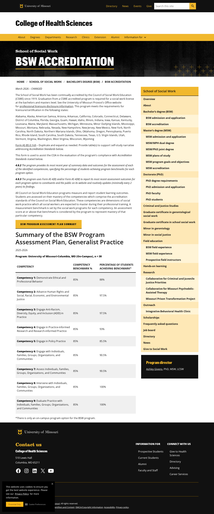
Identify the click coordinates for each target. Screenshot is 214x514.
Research (71, 37)
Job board (149, 330)
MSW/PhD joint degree (160, 149)
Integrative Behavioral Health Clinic (168, 311)
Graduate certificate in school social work (169, 222)
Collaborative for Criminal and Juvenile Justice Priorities (170, 280)
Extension (100, 37)
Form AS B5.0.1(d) (26, 145)
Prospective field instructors (163, 260)
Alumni (115, 37)
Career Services (179, 474)
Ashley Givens (154, 369)
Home (20, 82)
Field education (153, 241)
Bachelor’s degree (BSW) (83, 82)
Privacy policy (122, 507)
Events (137, 6)
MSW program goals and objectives (167, 162)
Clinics (85, 37)
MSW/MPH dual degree (160, 143)
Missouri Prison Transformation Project (171, 298)
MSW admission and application (166, 136)
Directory (111, 6)
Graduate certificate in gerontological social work (166, 214)
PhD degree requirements (162, 180)
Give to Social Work (155, 349)
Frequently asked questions (160, 324)
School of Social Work (45, 82)
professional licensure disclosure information (46, 106)
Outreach (149, 305)
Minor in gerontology (156, 228)
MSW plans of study (158, 155)
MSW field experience (159, 253)
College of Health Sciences (54, 22)
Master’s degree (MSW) (157, 130)
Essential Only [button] (15, 504)
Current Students (148, 458)
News (125, 6)
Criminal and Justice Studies (160, 206)
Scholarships (151, 317)
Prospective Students (150, 451)
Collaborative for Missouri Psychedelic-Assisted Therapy (170, 290)
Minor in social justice (157, 234)
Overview (149, 99)
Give (149, 6)
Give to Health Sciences (178, 453)
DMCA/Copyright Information (89, 507)
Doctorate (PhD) (153, 174)
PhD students (154, 199)
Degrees (35, 37)
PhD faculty (153, 193)
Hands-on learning (155, 266)
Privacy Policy (22, 493)
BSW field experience (159, 247)
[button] (35, 504)
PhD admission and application (165, 187)
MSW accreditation (157, 168)
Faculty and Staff (148, 470)
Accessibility (109, 507)
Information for (135, 37)
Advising (175, 468)
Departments (53, 37)
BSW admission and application (165, 118)
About (21, 37)
